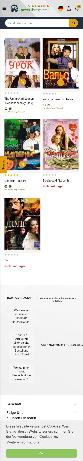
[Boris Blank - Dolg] (22, 224)
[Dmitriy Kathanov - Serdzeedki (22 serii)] (61, 144)
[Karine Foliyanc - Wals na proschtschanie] (61, 63)
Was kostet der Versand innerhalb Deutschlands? (21, 316)
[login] (70, 8)
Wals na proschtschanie (58, 99)
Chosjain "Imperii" (15, 180)
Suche (73, 23)
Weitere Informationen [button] (24, 442)
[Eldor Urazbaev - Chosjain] (22, 144)
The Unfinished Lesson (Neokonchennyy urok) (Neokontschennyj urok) (19, 103)
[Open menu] (5, 8)
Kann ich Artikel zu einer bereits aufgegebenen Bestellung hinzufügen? (22, 344)
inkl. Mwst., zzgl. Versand (14, 112)
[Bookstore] (25, 8)
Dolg (7, 260)
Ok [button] (41, 453)
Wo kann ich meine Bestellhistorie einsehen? (21, 373)
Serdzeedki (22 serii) (56, 180)
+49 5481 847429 (39, 6)
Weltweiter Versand (40, 9)
